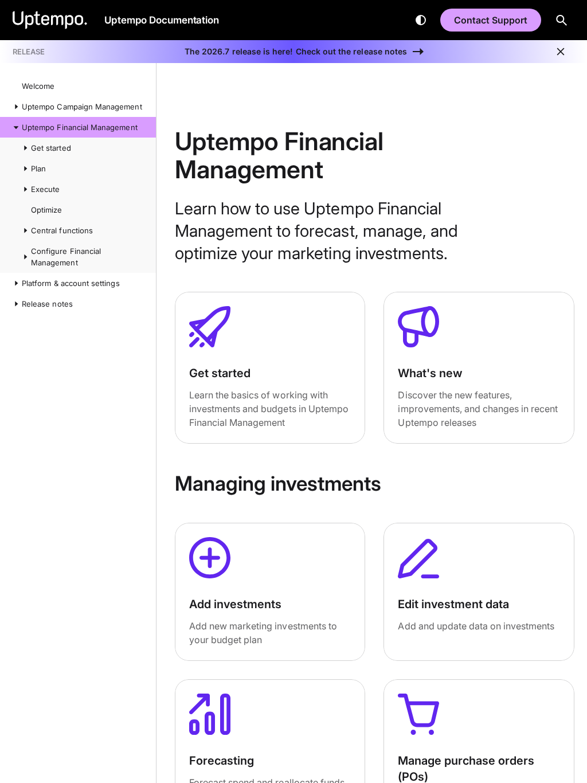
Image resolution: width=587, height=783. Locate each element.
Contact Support (490, 20)
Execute (45, 189)
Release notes (47, 303)
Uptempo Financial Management (80, 127)
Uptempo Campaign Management (82, 106)
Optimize (46, 209)
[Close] (560, 51)
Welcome (38, 86)
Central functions (62, 230)
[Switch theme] (420, 20)
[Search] (561, 20)
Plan (38, 168)
